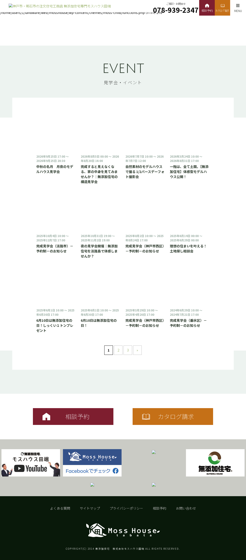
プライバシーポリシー (126, 508)
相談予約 (159, 508)
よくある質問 (60, 508)
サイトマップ (90, 508)
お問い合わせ (186, 508)
